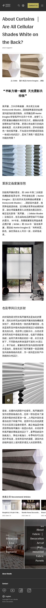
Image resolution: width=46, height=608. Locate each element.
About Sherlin (7, 573)
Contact (5, 583)
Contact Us (33, 5)
